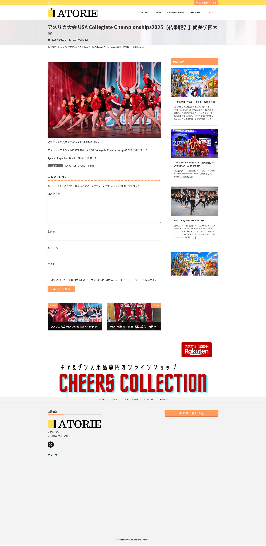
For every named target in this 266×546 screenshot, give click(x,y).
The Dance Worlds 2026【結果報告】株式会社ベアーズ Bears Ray (194, 164)
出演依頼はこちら (207, 2)
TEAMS (114, 399)
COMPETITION (70, 165)
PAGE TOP (257, 527)
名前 (52, 231)
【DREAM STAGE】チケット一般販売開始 (194, 101)
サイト (51, 264)
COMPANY (148, 399)
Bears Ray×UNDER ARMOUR (189, 220)
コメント (54, 193)
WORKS (102, 399)
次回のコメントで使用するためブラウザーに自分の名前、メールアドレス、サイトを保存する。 (104, 280)
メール (53, 247)
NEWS (82, 165)
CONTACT (163, 399)
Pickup (91, 165)
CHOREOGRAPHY (130, 399)
